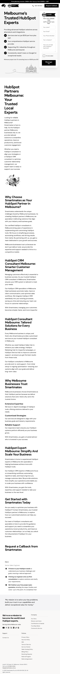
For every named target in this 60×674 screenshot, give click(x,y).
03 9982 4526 (11, 666)
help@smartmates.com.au (9, 668)
